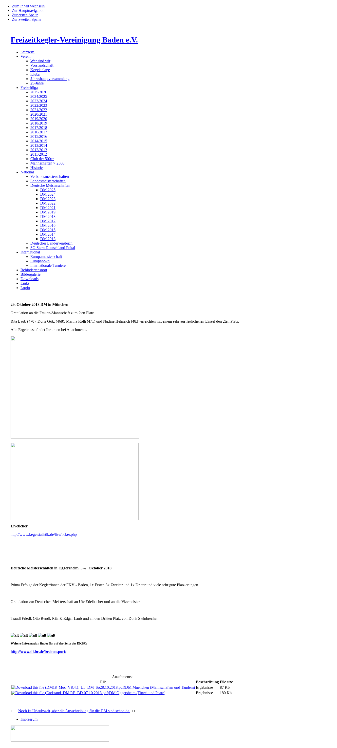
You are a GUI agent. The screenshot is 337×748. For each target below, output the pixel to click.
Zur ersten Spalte (25, 15)
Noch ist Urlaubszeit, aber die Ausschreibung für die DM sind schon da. (74, 711)
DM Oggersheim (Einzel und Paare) (137, 693)
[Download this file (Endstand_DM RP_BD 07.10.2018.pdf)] (60, 693)
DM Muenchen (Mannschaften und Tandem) (160, 687)
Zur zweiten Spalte (26, 19)
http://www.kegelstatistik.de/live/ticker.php (44, 534)
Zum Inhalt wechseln (28, 6)
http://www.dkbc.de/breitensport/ (38, 651)
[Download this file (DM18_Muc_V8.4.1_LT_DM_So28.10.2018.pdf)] (68, 687)
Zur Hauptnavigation (28, 10)
